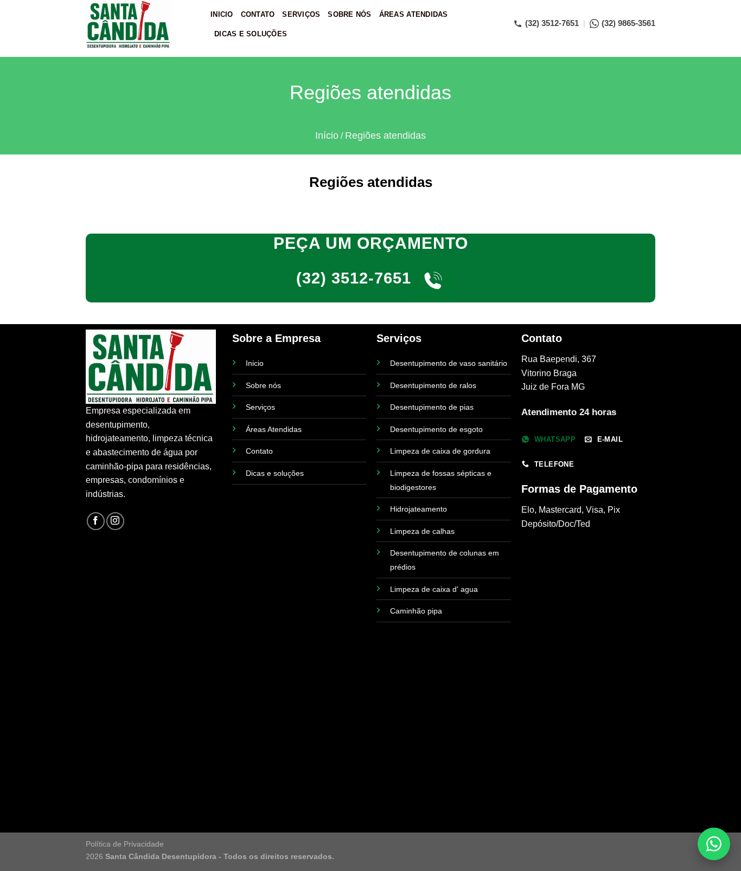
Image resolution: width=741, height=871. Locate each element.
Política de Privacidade (125, 844)
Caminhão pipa (416, 611)
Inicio (221, 14)
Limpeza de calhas (422, 531)
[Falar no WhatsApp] (714, 844)
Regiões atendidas (385, 135)
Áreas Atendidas (413, 14)
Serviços (301, 14)
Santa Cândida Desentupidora (160, 856)
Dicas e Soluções (250, 34)
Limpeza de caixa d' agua (434, 589)
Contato (258, 14)
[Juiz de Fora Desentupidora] (140, 24)
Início (326, 135)
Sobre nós (263, 385)
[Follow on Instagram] (115, 521)
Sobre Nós (349, 14)
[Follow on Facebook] (96, 521)
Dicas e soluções (275, 473)
